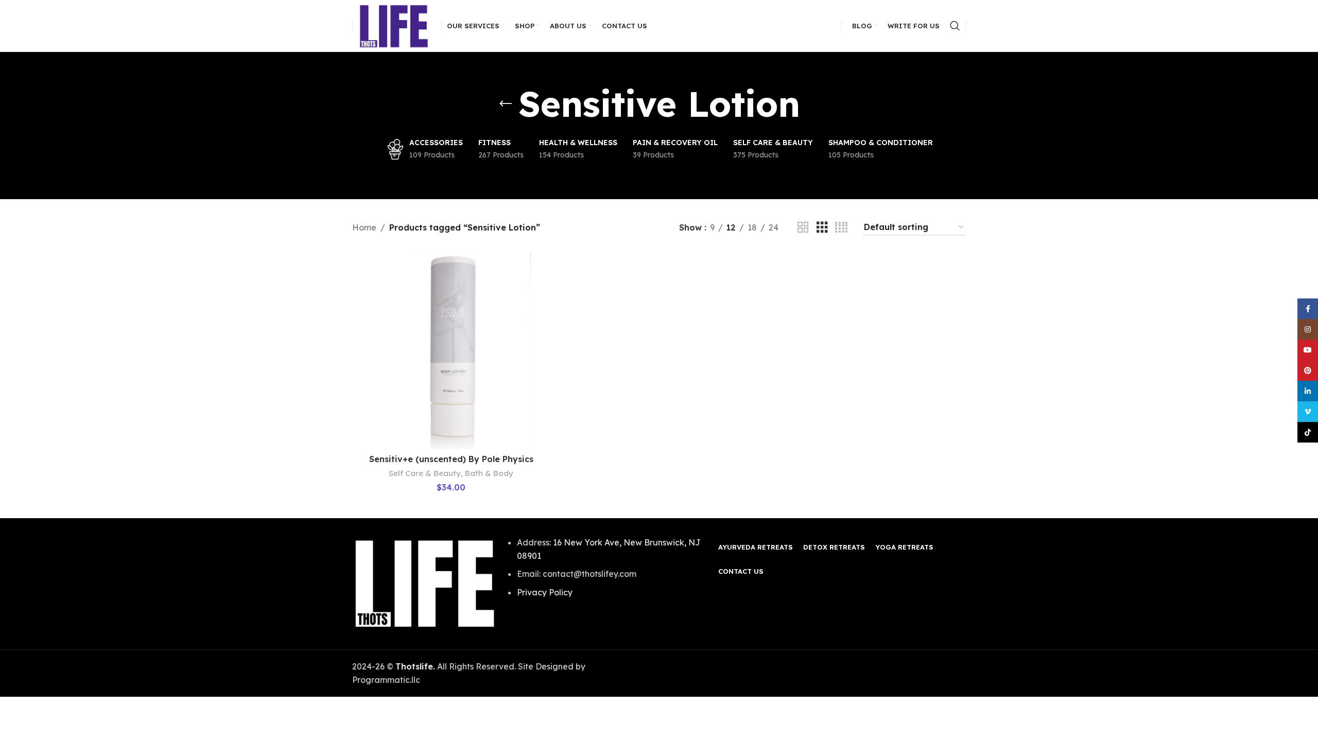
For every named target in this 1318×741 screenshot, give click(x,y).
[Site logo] (394, 25)
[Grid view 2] (803, 227)
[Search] (955, 25)
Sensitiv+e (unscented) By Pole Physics (451, 459)
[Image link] (425, 583)
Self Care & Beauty (425, 473)
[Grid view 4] (841, 227)
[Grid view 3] (822, 227)
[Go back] (505, 104)
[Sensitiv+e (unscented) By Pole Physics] (451, 350)
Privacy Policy (545, 592)
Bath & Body (489, 473)
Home (364, 227)
